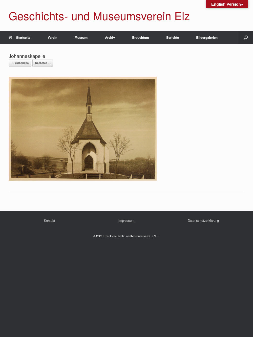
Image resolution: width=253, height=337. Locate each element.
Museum (81, 37)
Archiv (110, 37)
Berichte (172, 37)
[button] (245, 37)
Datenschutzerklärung (203, 220)
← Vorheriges (20, 63)
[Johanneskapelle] (83, 178)
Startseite (23, 37)
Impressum (126, 220)
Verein (52, 37)
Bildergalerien (207, 37)
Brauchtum (140, 37)
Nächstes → (43, 63)
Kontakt (49, 220)
